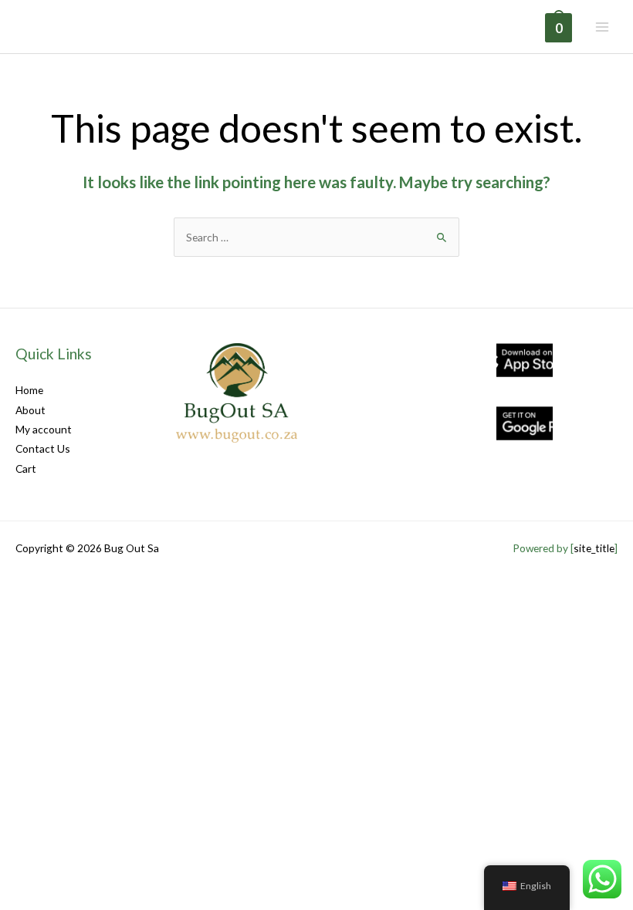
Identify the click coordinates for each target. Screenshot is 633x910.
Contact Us (42, 448)
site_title (594, 547)
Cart (25, 468)
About (30, 409)
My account (43, 429)
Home (29, 389)
